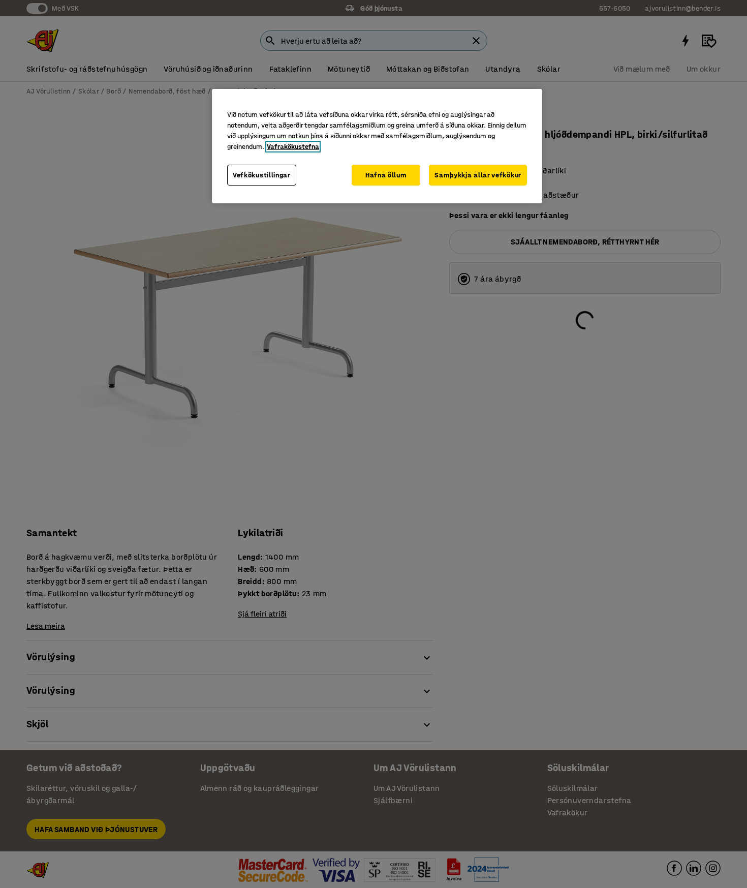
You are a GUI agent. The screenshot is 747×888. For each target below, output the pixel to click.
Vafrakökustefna (293, 146)
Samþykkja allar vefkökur (477, 175)
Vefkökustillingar (262, 175)
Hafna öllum (386, 175)
